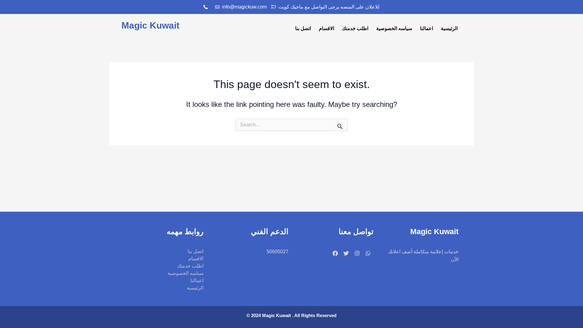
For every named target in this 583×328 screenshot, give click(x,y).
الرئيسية (449, 28)
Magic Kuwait (150, 25)
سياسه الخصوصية (394, 28)
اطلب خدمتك (355, 28)
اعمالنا (426, 28)
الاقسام (326, 28)
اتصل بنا (303, 28)
